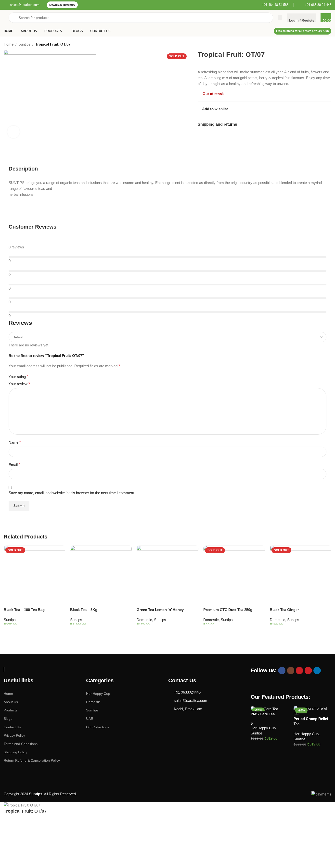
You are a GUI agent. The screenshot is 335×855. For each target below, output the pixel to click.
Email (14, 465)
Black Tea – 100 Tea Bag (24, 610)
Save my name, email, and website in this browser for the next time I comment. (72, 493)
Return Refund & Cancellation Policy (32, 760)
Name (15, 442)
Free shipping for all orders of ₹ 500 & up (302, 30)
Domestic (144, 620)
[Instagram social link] (290, 670)
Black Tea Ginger (284, 610)
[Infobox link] (21, 5)
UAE (89, 719)
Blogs (8, 719)
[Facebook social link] (281, 670)
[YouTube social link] (299, 670)
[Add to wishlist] (59, 552)
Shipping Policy (15, 752)
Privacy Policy (14, 735)
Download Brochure (62, 4)
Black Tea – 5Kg (83, 610)
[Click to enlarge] (13, 132)
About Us (11, 702)
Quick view (286, 745)
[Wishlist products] (280, 18)
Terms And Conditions (21, 744)
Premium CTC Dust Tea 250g (227, 610)
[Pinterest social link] (308, 670)
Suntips (24, 44)
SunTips (92, 710)
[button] (265, 745)
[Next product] (328, 44)
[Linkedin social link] (317, 670)
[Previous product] (319, 44)
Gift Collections (97, 727)
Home (8, 44)
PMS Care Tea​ (263, 714)
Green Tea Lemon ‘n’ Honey (160, 610)
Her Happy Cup (98, 694)
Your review (19, 384)
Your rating (18, 377)
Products (10, 710)
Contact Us (12, 727)
